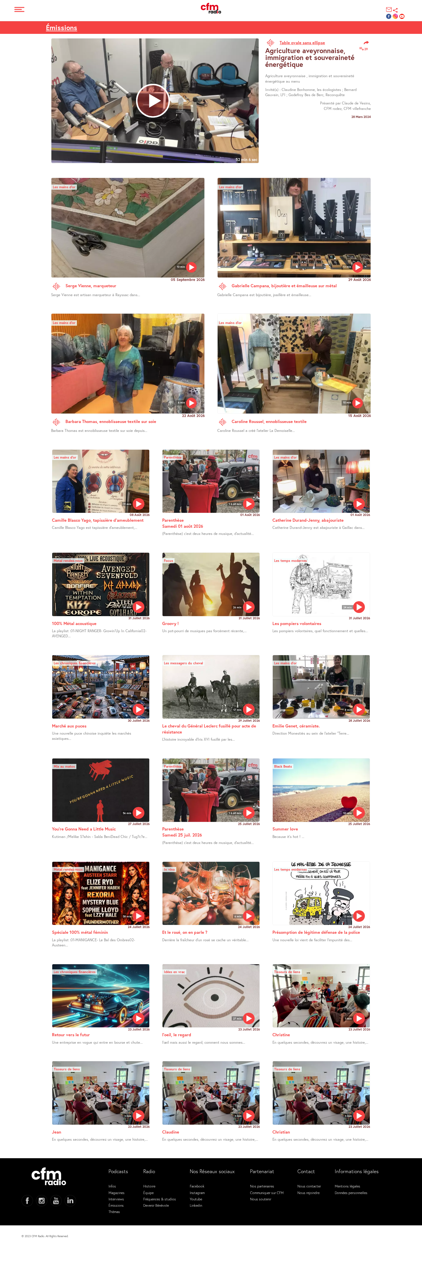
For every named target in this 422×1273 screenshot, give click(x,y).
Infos (112, 1186)
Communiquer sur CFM (267, 1192)
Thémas (114, 1211)
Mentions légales (347, 1186)
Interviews (116, 1199)
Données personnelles (351, 1192)
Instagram (197, 1192)
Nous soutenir (260, 1199)
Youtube (196, 1199)
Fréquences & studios (159, 1199)
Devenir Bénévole (156, 1205)
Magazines (117, 1192)
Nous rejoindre (308, 1192)
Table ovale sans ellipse (302, 42)
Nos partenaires (262, 1186)
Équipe (148, 1192)
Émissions (61, 27)
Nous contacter (309, 1186)
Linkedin (196, 1205)
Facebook (197, 1186)
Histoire (149, 1186)
